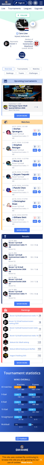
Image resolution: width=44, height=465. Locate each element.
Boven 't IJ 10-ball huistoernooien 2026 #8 (17, 269)
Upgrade (38, 8)
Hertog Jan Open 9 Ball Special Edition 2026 (18, 107)
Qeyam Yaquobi (21, 174)
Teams (21, 73)
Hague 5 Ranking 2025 (18, 355)
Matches (36, 69)
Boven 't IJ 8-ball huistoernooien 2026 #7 (17, 281)
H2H (34, 134)
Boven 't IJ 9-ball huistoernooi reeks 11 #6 (18, 293)
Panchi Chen (20, 187)
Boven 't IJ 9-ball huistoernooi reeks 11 (24, 316)
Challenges (33, 73)
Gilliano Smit (20, 217)
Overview (8, 69)
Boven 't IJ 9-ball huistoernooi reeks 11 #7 (18, 257)
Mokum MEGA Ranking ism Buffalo (22, 349)
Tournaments (14, 8)
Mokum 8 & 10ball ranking (19, 342)
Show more (22, 116)
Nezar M (18, 161)
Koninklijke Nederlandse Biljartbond (28, 43)
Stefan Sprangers (17, 130)
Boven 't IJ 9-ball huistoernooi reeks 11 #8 (18, 245)
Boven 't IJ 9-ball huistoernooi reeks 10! (24, 336)
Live (3, 8)
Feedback (23, 439)
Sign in (21, 3)
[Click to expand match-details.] (39, 134)
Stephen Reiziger (17, 146)
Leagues (28, 8)
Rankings (9, 73)
